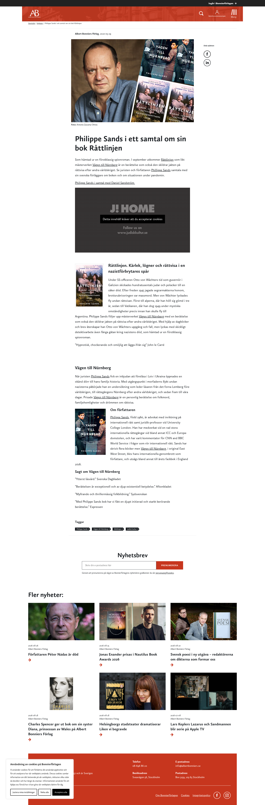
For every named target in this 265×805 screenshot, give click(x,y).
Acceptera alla (61, 792)
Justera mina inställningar (24, 792)
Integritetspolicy (201, 795)
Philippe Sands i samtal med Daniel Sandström (105, 183)
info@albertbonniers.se (187, 765)
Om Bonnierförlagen (167, 795)
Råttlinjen (167, 159)
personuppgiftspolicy (165, 573)
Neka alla (44, 792)
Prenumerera (169, 565)
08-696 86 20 (139, 765)
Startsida (31, 23)
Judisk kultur (132, 529)
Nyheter (40, 23)
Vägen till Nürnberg (104, 165)
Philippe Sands (100, 376)
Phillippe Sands (161, 170)
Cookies (185, 795)
